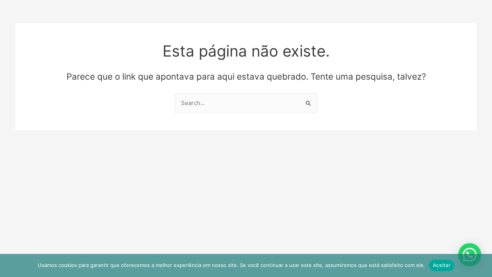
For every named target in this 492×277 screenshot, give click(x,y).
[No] (482, 265)
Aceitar (441, 265)
